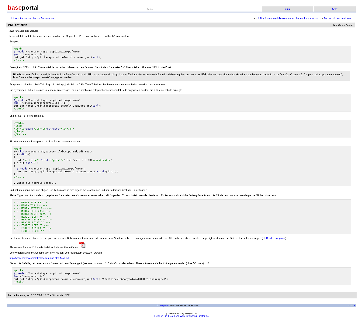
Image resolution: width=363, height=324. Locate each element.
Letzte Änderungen (43, 18)
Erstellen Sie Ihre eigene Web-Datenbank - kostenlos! (181, 316)
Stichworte (25, 18)
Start (334, 9)
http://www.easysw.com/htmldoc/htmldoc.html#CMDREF (40, 258)
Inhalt (14, 18)
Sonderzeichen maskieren (338, 18)
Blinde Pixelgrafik (275, 238)
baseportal (163, 305)
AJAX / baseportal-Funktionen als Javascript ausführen (288, 18)
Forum (287, 9)
